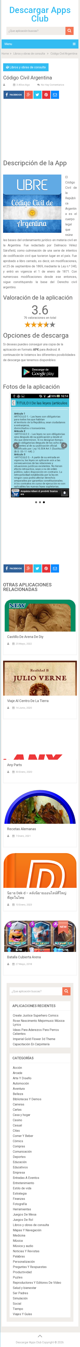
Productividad (22, 1272)
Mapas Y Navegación (27, 1230)
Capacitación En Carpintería (31, 1044)
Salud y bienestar (24, 1288)
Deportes (19, 1157)
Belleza (18, 1094)
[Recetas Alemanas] (40, 806)
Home (5, 53)
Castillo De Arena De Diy (25, 637)
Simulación (20, 1298)
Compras (19, 1146)
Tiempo (18, 1309)
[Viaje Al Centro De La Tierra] (40, 678)
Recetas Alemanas (21, 829)
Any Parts (14, 765)
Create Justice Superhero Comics (35, 1015)
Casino (17, 1120)
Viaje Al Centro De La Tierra (28, 701)
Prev (16, 445)
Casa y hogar (21, 1115)
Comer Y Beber (23, 1136)
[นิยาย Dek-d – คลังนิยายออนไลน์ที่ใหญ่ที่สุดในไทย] (40, 870)
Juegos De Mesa (24, 1214)
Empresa (19, 1172)
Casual (17, 1125)
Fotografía (20, 1204)
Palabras (19, 1256)
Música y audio (23, 1246)
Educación (20, 1162)
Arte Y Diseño (22, 1078)
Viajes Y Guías (22, 1314)
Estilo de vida (22, 1188)
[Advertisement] (40, 132)
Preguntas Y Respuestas (30, 1267)
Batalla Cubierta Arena (24, 957)
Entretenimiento (23, 1183)
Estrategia (20, 1193)
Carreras (18, 1104)
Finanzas (19, 1199)
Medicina (19, 1235)
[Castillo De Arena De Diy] (40, 614)
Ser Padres (20, 1293)
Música (18, 1241)
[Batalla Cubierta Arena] (40, 934)
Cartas (17, 1109)
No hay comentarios (52, 84)
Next (64, 445)
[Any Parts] (40, 742)
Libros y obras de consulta (29, 53)
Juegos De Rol (23, 1220)
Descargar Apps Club (40, 14)
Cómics (18, 1141)
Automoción (21, 1083)
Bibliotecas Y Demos (27, 1099)
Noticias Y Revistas (26, 1251)
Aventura (19, 1089)
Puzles (18, 1277)
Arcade (17, 1073)
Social (17, 1303)
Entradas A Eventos (26, 1178)
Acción (17, 1068)
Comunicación (22, 1151)
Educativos (20, 1167)
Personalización (24, 1262)
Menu (8, 44)
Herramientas (22, 1209)
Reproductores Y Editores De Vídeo (37, 1282)
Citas (16, 1130)
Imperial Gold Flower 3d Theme (34, 1039)
